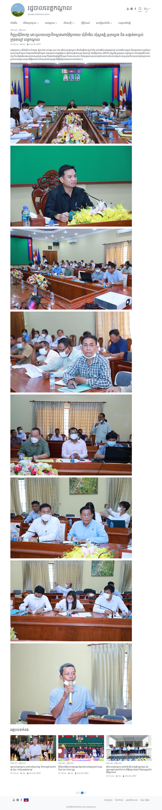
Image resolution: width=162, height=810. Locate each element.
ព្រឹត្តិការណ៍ (85, 22)
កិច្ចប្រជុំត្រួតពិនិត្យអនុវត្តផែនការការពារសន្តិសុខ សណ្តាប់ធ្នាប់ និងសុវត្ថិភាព (128, 768)
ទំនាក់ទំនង (119, 800)
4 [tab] (85, 793)
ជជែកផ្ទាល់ (108, 800)
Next (146, 762)
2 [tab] (80, 793)
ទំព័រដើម (13, 22)
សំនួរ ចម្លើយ (145, 800)
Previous (15, 762)
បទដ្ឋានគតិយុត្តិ (124, 22)
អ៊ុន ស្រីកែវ (37, 44)
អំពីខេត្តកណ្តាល (29, 22)
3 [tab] (83, 793)
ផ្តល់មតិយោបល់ (132, 800)
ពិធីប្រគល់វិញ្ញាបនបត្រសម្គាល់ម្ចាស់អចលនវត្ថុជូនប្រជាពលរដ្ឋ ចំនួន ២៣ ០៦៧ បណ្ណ (32, 768)
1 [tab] (77, 793)
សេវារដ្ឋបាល (50, 22)
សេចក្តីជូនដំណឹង (103, 22)
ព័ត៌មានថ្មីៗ (68, 22)
